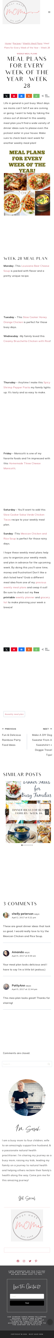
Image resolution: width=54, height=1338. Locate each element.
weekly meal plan (14, 714)
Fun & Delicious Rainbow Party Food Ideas (11, 737)
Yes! (27, 1303)
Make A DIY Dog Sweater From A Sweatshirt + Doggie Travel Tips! (42, 742)
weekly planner (25, 597)
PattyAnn (18, 985)
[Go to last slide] (7, 812)
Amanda (18, 952)
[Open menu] (49, 12)
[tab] (22, 845)
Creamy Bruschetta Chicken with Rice (27, 341)
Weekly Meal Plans (27, 54)
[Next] (47, 812)
